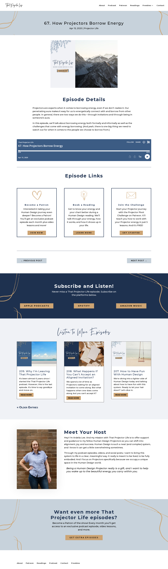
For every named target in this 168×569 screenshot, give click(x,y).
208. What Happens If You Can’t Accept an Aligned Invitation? (82, 374)
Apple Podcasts (36, 306)
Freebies (147, 5)
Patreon (123, 5)
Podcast (112, 5)
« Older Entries (27, 407)
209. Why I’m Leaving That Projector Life (34, 373)
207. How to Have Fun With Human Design (129, 373)
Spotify (84, 306)
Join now (36, 233)
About (102, 5)
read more (26, 395)
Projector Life (91, 28)
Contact (160, 5)
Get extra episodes (84, 537)
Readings (135, 5)
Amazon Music (131, 306)
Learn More (84, 233)
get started (131, 233)
